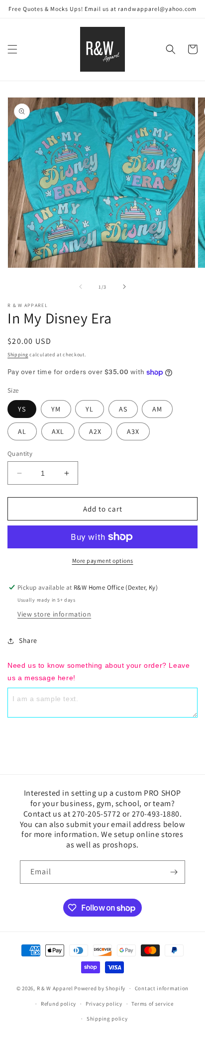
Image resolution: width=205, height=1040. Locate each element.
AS (123, 409)
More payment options (102, 560)
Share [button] (28, 640)
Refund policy (58, 1003)
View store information (54, 614)
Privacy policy (104, 1003)
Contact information (162, 988)
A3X (133, 431)
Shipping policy (107, 1018)
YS (22, 409)
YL (90, 409)
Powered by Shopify (99, 988)
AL (22, 431)
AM (157, 409)
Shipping (17, 354)
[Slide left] (81, 287)
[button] (12, 49)
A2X (95, 431)
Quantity (19, 453)
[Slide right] (124, 287)
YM (56, 409)
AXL (58, 431)
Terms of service (152, 1003)
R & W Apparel (55, 988)
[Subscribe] (174, 872)
